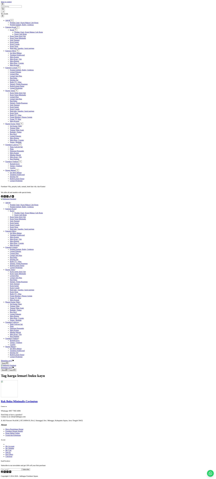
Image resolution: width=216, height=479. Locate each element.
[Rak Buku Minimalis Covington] (9, 397)
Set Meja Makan (16, 233)
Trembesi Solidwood (17, 235)
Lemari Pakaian (15, 251)
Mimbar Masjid (15, 332)
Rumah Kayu (14, 340)
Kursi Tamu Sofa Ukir (18, 217)
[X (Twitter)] (5, 472)
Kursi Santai (14, 223)
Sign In (8, 452)
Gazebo (12, 345)
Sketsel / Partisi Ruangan (19, 263)
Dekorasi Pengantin (17, 328)
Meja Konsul (14, 245)
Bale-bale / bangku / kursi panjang (22, 229)
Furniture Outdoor (11, 338)
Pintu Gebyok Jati (16, 324)
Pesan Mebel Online (12, 433)
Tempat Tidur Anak (17, 308)
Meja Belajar (14, 241)
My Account (9, 446)
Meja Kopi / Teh (16, 239)
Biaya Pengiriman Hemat (14, 429)
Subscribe (26, 469)
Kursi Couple (14, 225)
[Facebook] (2, 472)
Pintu (12, 326)
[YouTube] (10, 472)
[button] (210, 473)
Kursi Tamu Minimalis (18, 219)
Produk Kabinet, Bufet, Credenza (22, 207)
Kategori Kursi (10, 209)
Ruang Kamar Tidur (12, 302)
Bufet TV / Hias (15, 261)
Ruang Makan (10, 347)
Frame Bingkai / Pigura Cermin (21, 296)
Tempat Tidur (14, 306)
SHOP (7, 203)
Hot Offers (9, 454)
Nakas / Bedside (15, 320)
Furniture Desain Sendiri (14, 431)
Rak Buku (13, 257)
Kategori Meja (10, 231)
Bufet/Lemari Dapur (17, 266)
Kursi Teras (14, 227)
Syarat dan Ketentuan (13, 435)
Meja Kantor (14, 237)
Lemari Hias (14, 253)
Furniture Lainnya (11, 322)
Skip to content (6, 2)
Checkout (8, 456)
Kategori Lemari (11, 247)
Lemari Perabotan (16, 268)
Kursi (12, 211)
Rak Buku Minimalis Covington (19, 401)
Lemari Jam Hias (16, 255)
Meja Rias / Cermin (17, 243)
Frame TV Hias (15, 298)
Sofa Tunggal (14, 221)
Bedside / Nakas (15, 310)
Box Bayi (13, 312)
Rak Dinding (14, 336)
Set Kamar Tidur (16, 304)
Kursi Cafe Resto (20, 215)
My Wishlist (9, 448)
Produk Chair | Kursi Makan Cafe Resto (24, 205)
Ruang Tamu (10, 270)
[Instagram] (7, 472)
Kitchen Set (14, 259)
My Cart (8, 450)
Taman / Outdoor (16, 342)
